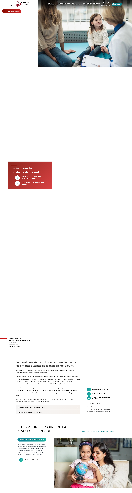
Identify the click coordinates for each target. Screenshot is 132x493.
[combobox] (31, 440)
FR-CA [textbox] (108, 5)
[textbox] (31, 440)
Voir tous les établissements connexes (98, 432)
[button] (103, 4)
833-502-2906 (93, 403)
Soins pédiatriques (13, 11)
